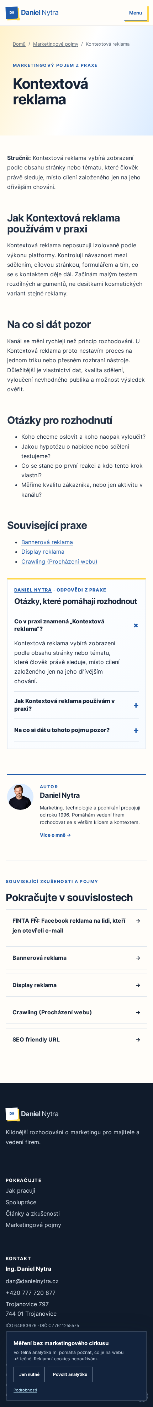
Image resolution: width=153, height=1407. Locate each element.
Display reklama (42, 551)
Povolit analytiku (70, 1374)
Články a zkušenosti (33, 1213)
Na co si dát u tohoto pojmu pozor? (76, 730)
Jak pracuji (20, 1190)
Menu (135, 13)
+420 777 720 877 (31, 1292)
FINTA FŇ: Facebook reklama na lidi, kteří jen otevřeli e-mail (76, 925)
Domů (19, 44)
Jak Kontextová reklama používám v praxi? (76, 704)
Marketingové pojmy (55, 44)
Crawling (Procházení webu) (59, 561)
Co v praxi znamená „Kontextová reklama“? (76, 625)
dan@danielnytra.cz (32, 1281)
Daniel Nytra (33, 590)
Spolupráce (21, 1202)
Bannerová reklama (47, 542)
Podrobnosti (25, 1390)
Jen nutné (29, 1374)
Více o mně (55, 835)
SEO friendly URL (76, 1039)
